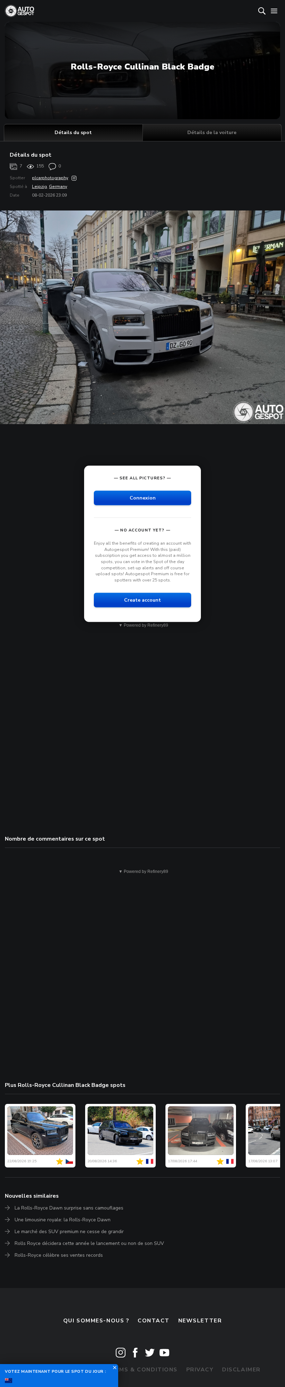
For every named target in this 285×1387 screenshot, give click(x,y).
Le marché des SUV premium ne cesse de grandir (69, 1231)
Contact (154, 1320)
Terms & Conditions (142, 1369)
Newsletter (200, 1320)
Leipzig (39, 186)
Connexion (143, 498)
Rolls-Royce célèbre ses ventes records (59, 1255)
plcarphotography (50, 178)
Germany (58, 186)
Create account (142, 600)
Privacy (200, 1369)
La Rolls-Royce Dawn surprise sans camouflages (69, 1208)
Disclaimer (241, 1369)
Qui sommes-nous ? (96, 1320)
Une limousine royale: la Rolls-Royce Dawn (63, 1219)
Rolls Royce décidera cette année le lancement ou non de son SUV (89, 1243)
